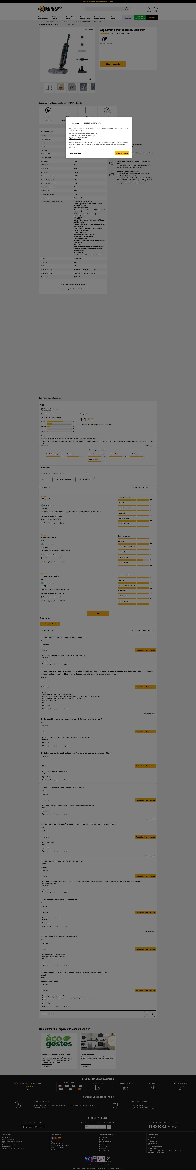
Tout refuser (75, 123)
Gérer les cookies (75, 153)
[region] (99, 137)
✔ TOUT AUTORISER (122, 153)
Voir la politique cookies (75, 139)
